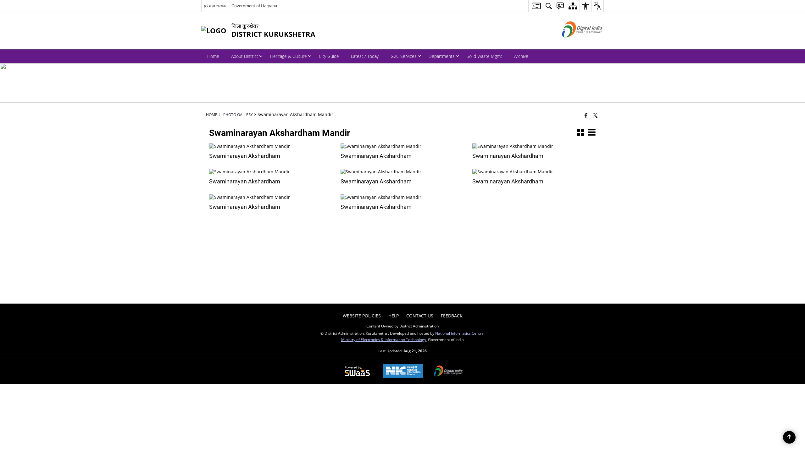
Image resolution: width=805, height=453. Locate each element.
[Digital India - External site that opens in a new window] (574, 43)
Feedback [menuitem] (452, 316)
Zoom (268, 148)
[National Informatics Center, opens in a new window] (403, 371)
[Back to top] (789, 437)
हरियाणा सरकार (215, 5)
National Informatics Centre (459, 333)
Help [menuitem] (393, 316)
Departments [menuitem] (442, 56)
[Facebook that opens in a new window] (586, 115)
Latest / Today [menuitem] (365, 56)
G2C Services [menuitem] (404, 56)
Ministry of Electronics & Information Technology (383, 339)
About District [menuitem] (244, 56)
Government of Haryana (254, 5)
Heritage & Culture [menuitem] (288, 56)
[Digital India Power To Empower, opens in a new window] (448, 371)
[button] (580, 132)
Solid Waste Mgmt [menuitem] (484, 56)
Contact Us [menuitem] (419, 316)
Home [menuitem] (213, 56)
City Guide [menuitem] (329, 56)
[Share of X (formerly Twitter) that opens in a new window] (595, 115)
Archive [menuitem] (521, 56)
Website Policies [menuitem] (362, 316)
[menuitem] (535, 6)
